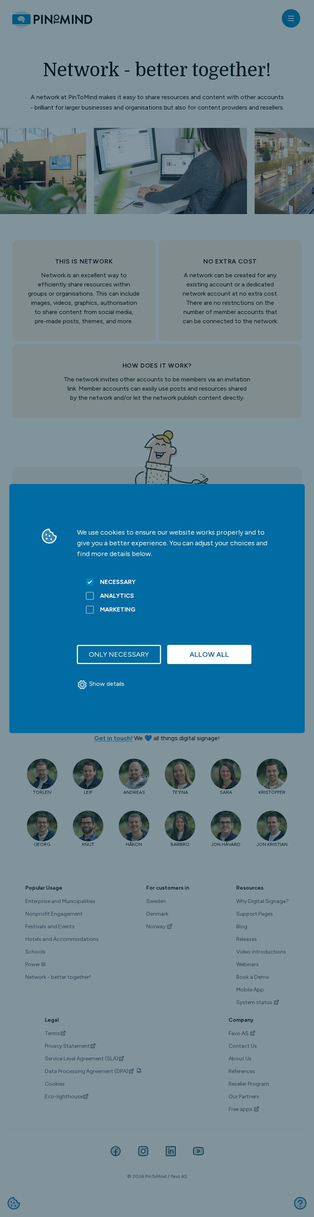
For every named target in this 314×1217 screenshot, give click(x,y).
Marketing (118, 609)
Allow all (209, 654)
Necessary (118, 582)
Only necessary (119, 654)
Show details (106, 683)
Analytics (117, 595)
